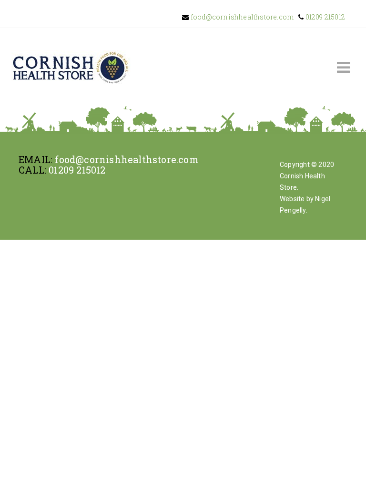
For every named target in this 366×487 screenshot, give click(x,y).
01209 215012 (324, 16)
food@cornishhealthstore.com (241, 16)
